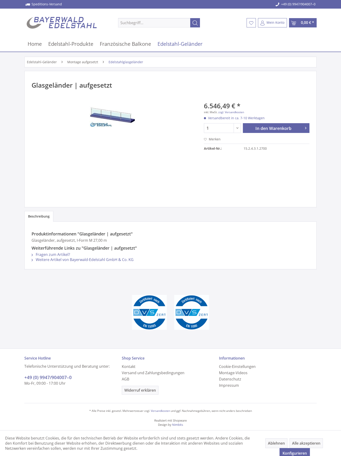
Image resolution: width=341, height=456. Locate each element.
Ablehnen (276, 443)
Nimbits (177, 425)
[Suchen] (195, 22)
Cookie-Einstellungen (237, 366)
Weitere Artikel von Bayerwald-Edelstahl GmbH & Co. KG (84, 259)
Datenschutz (230, 379)
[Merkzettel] (251, 22)
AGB (125, 379)
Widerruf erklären (140, 390)
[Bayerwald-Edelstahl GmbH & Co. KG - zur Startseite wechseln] (62, 23)
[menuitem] (159, 22)
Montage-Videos (233, 372)
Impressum (229, 385)
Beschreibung (39, 216)
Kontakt (128, 366)
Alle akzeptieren (306, 443)
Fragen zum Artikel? (52, 254)
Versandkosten (160, 411)
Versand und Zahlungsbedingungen (153, 372)
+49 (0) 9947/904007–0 (298, 4)
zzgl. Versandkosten (231, 112)
